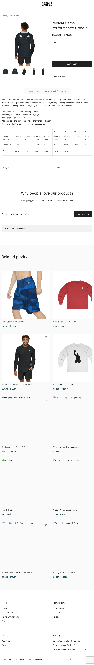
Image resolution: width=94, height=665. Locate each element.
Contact (5, 608)
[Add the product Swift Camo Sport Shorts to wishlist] (46, 275)
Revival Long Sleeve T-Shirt (65, 322)
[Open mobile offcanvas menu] (3, 3)
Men (10, 16)
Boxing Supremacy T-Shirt (64, 572)
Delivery (56, 612)
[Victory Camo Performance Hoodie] (26, 358)
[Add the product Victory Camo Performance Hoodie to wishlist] (46, 337)
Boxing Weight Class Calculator (66, 641)
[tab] (33, 91)
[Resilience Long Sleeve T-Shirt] (26, 420)
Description (33, 91)
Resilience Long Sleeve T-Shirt (15, 447)
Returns (56, 617)
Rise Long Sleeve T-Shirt (64, 384)
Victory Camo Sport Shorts (65, 510)
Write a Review (83, 214)
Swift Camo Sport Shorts (13, 322)
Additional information (56, 91)
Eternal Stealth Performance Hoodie (17, 572)
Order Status (58, 608)
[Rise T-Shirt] (26, 483)
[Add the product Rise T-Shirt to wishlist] (46, 463)
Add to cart (72, 64)
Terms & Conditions (10, 617)
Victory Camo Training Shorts (66, 447)
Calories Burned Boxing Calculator (68, 645)
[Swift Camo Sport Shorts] (26, 295)
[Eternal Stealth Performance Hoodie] (26, 546)
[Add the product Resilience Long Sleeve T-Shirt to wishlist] (46, 400)
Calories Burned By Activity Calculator (69, 649)
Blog (4, 645)
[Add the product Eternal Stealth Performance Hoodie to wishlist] (46, 525)
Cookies (5, 621)
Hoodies (17, 16)
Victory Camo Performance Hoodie (17, 384)
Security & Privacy (10, 612)
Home (4, 16)
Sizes (54, 43)
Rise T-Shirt (7, 510)
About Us (6, 641)
